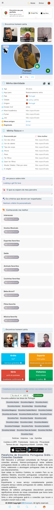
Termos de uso (12, 444)
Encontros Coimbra (45, 410)
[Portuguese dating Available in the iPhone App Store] (18, 448)
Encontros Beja (27, 406)
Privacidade (44, 442)
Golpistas (24, 438)
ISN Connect (27, 503)
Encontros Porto (27, 426)
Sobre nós (34, 442)
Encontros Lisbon (26, 422)
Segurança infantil (27, 444)
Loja (31, 438)
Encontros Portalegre (12, 426)
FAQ (46, 444)
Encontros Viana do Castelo (26, 430)
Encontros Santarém (42, 426)
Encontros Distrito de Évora (28, 414)
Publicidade (23, 442)
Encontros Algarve (27, 402)
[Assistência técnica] (44, 507)
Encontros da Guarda (10, 414)
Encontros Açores (13, 402)
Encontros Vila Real (45, 430)
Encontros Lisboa (12, 422)
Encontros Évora (46, 414)
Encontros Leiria (40, 418)
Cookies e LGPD (10, 442)
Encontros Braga (40, 406)
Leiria (31, 100)
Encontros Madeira (41, 422)
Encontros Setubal (8, 430)
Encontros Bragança (9, 410)
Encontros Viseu (27, 434)
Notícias (15, 438)
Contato (39, 444)
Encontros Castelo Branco (27, 410)
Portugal (32, 96)
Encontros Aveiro (41, 402)
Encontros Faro (13, 418)
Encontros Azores (14, 406)
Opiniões (38, 438)
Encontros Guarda (26, 418)
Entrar (41, 3)
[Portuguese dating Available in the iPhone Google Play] (35, 448)
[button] (2, 2)
